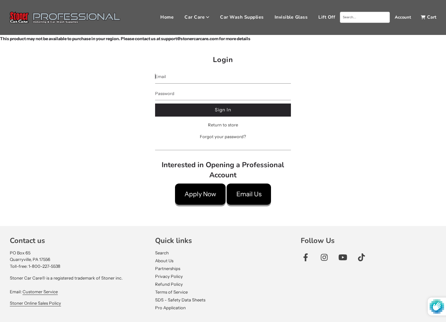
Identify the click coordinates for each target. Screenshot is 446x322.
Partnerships (167, 268)
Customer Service (40, 291)
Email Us (249, 194)
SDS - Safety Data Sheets (180, 299)
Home (167, 17)
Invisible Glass (291, 17)
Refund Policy (169, 284)
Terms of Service (171, 292)
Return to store (223, 124)
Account (403, 17)
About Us (164, 260)
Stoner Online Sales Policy (35, 303)
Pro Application (170, 307)
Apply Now (200, 194)
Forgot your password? (223, 136)
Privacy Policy (169, 276)
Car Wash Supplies (242, 17)
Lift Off (326, 17)
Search (162, 252)
